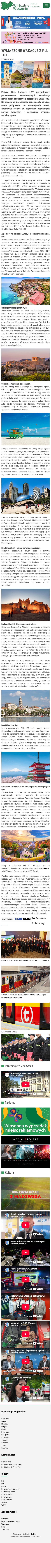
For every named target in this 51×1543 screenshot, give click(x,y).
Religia (3, 1527)
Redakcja (26, 1534)
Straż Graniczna (7, 1494)
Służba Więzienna (8, 1492)
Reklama (34, 1534)
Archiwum (17, 1534)
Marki (3, 1429)
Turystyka (5, 1524)
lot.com (46, 868)
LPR (2, 1484)
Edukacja (4, 1519)
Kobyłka (4, 1427)
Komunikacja (41, 918)
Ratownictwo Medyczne (10, 1489)
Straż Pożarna (6, 1500)
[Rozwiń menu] (46, 5)
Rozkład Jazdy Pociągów (10, 1467)
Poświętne (5, 1432)
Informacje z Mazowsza (10, 1521)
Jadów (4, 1421)
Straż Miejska (6, 1497)
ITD (2, 1481)
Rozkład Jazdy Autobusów (11, 1464)
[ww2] (25, 1121)
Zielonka (4, 1448)
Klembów (4, 1424)
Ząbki (3, 1445)
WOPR (3, 1505)
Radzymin (5, 1435)
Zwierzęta (5, 1529)
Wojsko (4, 1502)
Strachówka (5, 1437)
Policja (3, 1486)
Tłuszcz (4, 1440)
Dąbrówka (5, 1418)
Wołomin (4, 1443)
